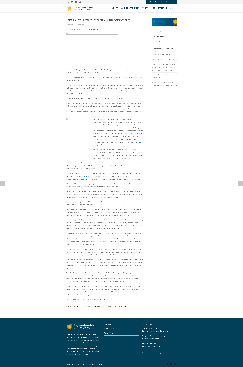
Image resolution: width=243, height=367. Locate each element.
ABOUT (115, 8)
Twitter (81, 306)
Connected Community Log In (152, 353)
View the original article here (97, 299)
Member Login (154, 2)
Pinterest (99, 306)
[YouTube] (76, 2)
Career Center (164, 8)
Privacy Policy (109, 328)
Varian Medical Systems (85, 176)
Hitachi (68, 176)
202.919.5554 (152, 328)
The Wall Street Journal (90, 29)
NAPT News (80, 24)
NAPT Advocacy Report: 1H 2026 (163, 59)
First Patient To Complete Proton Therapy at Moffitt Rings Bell (163, 53)
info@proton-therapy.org (150, 338)
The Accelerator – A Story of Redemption (161, 76)
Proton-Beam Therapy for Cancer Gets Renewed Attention (98, 19)
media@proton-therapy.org (158, 331)
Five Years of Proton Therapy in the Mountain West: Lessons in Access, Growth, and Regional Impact (163, 67)
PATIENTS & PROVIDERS (130, 8)
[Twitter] (72, 2)
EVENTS (145, 8)
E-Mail (128, 306)
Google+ (109, 306)
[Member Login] (80, 2)
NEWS (152, 8)
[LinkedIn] (68, 2)
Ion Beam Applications (74, 85)
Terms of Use (108, 333)
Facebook (71, 306)
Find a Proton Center (168, 2)
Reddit (89, 306)
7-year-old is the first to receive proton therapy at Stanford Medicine (164, 84)
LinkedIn (119, 306)
